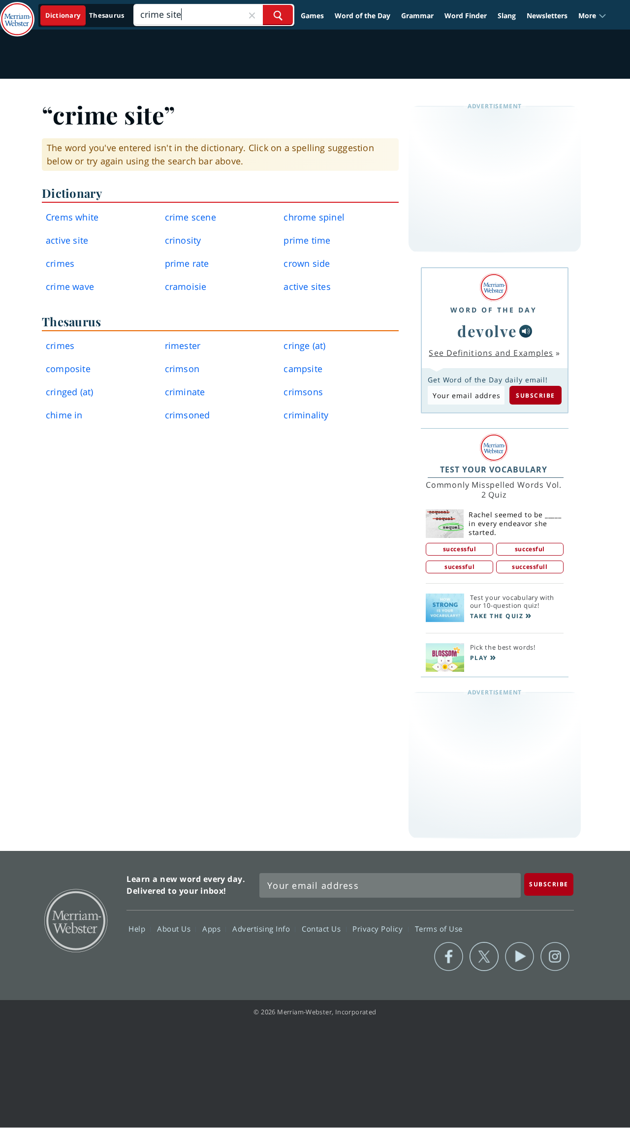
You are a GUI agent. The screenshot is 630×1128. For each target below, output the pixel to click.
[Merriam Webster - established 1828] (17, 12)
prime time (307, 240)
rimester (183, 345)
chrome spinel (314, 217)
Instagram (554, 956)
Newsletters (547, 15)
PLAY (479, 658)
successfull (529, 567)
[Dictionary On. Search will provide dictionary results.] (85, 15)
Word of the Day (362, 15)
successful (459, 549)
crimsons (303, 392)
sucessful (459, 567)
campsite (303, 369)
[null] (525, 331)
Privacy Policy (378, 928)
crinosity (183, 240)
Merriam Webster (75, 919)
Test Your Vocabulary (493, 469)
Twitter (484, 956)
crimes (60, 263)
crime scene (190, 217)
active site (67, 240)
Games (312, 15)
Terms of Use (439, 928)
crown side (307, 263)
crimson (182, 369)
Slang (507, 15)
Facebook (448, 956)
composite (68, 369)
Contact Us (322, 928)
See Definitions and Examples (491, 352)
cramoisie (186, 286)
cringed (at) (69, 392)
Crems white (72, 217)
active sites (307, 286)
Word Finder (465, 15)
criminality (306, 415)
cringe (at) (304, 345)
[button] (592, 15)
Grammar (417, 15)
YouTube (519, 956)
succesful (530, 549)
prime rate (187, 263)
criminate (185, 392)
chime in (64, 415)
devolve (487, 330)
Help (138, 928)
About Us (175, 928)
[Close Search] (252, 15)
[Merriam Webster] (493, 287)
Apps (212, 928)
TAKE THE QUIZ (497, 616)
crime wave (70, 286)
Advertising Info (262, 928)
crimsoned (187, 415)
